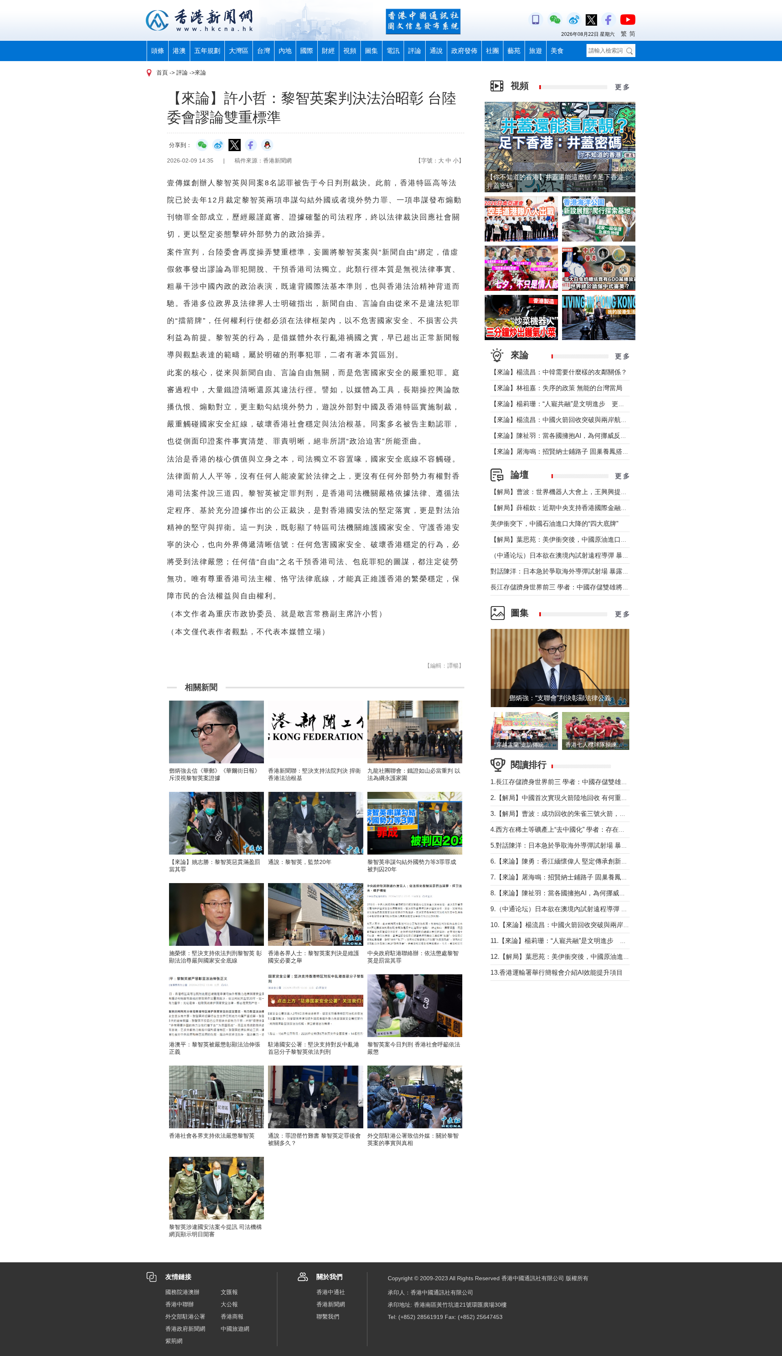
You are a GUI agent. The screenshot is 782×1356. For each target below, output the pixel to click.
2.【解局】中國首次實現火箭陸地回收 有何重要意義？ (568, 797)
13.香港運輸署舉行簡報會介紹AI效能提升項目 (556, 972)
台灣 (263, 50)
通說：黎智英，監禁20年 (300, 862)
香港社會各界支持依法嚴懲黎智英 (212, 1135)
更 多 (622, 87)
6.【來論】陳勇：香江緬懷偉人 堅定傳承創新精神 (562, 861)
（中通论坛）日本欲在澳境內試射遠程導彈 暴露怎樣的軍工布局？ (585, 555)
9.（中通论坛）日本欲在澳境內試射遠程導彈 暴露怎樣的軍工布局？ (588, 908)
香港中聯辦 (179, 1304)
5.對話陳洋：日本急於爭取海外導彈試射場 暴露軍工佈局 (572, 845)
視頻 (349, 50)
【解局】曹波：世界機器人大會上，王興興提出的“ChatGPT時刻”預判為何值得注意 (610, 491)
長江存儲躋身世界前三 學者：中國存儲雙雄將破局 (562, 587)
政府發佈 (464, 50)
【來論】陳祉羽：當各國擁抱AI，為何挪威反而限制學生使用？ (581, 435)
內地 (285, 50)
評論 (414, 50)
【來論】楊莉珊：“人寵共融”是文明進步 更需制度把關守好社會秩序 (590, 403)
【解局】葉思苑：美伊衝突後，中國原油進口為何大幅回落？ (578, 539)
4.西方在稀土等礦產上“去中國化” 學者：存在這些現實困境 (574, 829)
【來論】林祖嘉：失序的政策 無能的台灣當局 (556, 388)
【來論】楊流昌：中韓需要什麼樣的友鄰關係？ (558, 372)
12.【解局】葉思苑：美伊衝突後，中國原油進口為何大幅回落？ (582, 956)
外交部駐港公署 (185, 1316)
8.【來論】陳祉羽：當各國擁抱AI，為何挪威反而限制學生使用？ (584, 893)
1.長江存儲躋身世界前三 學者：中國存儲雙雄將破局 (565, 781)
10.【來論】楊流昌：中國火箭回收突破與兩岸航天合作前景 (576, 924)
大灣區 (238, 50)
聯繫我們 (327, 1316)
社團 (492, 50)
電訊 (393, 50)
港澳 (179, 50)
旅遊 (535, 50)
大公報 (229, 1304)
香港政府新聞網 (185, 1328)
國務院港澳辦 (182, 1292)
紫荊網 (173, 1341)
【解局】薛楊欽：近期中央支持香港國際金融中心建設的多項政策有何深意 (597, 507)
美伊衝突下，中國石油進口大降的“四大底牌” (554, 523)
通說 (436, 50)
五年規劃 (207, 50)
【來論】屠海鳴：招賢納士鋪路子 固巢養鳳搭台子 (562, 451)
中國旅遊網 (235, 1328)
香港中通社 (330, 1292)
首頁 (162, 72)
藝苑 (514, 50)
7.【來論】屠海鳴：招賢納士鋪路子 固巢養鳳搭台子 (565, 877)
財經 (328, 50)
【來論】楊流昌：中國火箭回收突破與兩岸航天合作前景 (571, 419)
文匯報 (229, 1292)
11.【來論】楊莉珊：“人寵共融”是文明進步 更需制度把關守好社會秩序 (594, 940)
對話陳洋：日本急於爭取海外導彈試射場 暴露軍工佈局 (569, 571)
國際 (306, 50)
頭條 (157, 50)
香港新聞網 (330, 1304)
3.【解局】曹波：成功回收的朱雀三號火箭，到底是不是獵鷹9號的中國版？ (599, 813)
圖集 (371, 50)
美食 (557, 50)
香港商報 (232, 1316)
